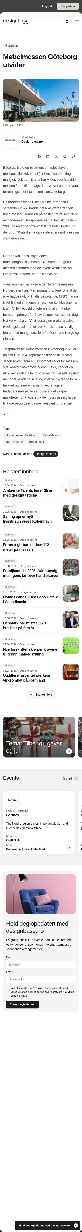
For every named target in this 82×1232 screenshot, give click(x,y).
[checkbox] (7, 991)
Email (9, 971)
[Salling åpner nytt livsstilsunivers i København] (41, 514)
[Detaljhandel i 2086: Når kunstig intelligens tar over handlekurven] (41, 568)
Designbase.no (32, 141)
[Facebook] (39, 156)
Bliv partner (67, 6)
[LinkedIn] (47, 156)
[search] (67, 22)
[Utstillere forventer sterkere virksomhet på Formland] (41, 673)
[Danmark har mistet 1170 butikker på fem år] (41, 621)
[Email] (65, 156)
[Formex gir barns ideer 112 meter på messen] (41, 542)
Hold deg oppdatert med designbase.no (45, 1225)
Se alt (67, 778)
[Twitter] (56, 156)
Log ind (47, 6)
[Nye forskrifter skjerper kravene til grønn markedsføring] (41, 647)
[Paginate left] (6, 737)
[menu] (77, 22)
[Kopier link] (73, 156)
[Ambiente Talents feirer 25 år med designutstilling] (41, 488)
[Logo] (15, 22)
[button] (69, 751)
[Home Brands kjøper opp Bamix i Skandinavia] (41, 594)
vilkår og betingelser (29, 991)
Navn (9, 957)
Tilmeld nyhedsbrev (22, 1004)
